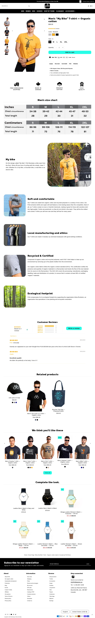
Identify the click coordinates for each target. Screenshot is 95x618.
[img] (14, 340)
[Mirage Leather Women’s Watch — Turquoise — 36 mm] (71, 499)
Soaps (50, 583)
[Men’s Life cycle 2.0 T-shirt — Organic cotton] (36, 395)
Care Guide (64, 63)
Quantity (51, 47)
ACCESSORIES (69, 11)
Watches (51, 598)
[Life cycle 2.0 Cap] (14, 388)
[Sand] (48, 467)
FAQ (70, 63)
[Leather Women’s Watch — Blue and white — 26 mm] (47, 530)
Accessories (52, 581)
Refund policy (8, 598)
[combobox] (14, 6)
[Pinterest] (7, 614)
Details (51, 63)
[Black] (12, 402)
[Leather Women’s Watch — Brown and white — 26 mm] (71, 530)
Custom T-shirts (8, 589)
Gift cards (29, 587)
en (80, 1)
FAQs (28, 581)
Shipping (75, 63)
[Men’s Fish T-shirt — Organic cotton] (47, 447)
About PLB (7, 576)
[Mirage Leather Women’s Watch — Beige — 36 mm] (24, 530)
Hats (50, 589)
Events (6, 587)
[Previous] (12, 30)
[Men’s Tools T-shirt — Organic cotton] (30, 447)
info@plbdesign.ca (76, 582)
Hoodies (51, 585)
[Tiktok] (15, 614)
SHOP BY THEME (49, 11)
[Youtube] (11, 614)
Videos (28, 596)
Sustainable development (10, 581)
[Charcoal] (12, 467)
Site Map (19, 616)
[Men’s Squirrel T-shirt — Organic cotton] (65, 447)
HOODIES (39, 11)
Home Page (31, 555)
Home (25, 555)
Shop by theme (52, 576)
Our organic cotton (9, 578)
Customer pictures (31, 594)
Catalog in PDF (30, 592)
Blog (6, 585)
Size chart (57, 63)
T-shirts (51, 578)
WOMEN (28, 11)
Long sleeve (52, 587)
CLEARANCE (60, 11)
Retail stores (30, 589)
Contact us (29, 600)
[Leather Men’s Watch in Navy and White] (24, 497)
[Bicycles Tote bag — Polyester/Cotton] (58, 393)
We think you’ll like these (47, 430)
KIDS (33, 11)
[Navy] (16, 402)
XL (61, 42)
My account (29, 585)
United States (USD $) (88, 1)
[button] (51, 28)
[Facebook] (5, 614)
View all (47, 472)
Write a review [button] (74, 328)
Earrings (51, 600)
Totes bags (51, 596)
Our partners (7, 594)
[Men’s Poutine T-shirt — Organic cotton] (12, 447)
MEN (22, 11)
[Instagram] (13, 614)
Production (7, 583)
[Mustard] (32, 467)
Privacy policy (8, 600)
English (65, 611)
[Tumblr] (9, 614)
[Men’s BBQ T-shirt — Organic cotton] (82, 447)
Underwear (52, 594)
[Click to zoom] (44, 19)
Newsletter (29, 598)
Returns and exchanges (32, 583)
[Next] (44, 30)
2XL (65, 42)
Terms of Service (8, 596)
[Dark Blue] (35, 419)
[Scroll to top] (92, 614)
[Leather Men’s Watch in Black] (47, 497)
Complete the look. (47, 482)
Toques (51, 592)
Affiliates (7, 592)
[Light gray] (14, 402)
